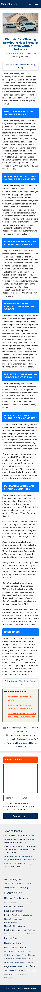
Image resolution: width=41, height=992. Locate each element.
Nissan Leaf (8, 962)
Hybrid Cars (8, 951)
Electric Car (13, 892)
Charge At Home (10, 887)
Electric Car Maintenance (13, 919)
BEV (20, 880)
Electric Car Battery (16, 898)
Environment (29, 929)
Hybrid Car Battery (14, 942)
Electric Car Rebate (10, 922)
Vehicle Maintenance (23, 974)
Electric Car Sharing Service (22, 735)
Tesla (32, 966)
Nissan (31, 958)
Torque (21, 970)
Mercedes (31, 955)
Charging (24, 887)
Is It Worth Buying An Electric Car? (22, 739)
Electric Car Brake (10, 903)
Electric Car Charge (13, 906)
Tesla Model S (10, 970)
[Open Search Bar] (29, 4)
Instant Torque (21, 951)
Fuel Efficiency (29, 934)
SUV (26, 966)
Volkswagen (8, 978)
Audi (6, 879)
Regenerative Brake (13, 966)
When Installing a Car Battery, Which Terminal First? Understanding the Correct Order (20, 849)
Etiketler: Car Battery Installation (13, 934)
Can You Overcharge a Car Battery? (19, 835)
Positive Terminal (19, 962)
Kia (30, 951)
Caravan (28, 883)
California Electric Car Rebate (13, 883)
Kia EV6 (7, 955)
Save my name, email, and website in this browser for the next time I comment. (20, 806)
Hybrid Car (10, 938)
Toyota (34, 971)
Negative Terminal (21, 959)
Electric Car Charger (13, 910)
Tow (28, 971)
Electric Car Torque (13, 929)
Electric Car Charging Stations (18, 915)
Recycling (29, 962)
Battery (13, 879)
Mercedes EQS (9, 958)
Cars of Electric (9, 4)
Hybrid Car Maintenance (15, 947)
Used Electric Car (9, 974)
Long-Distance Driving (19, 955)
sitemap (32, 988)
